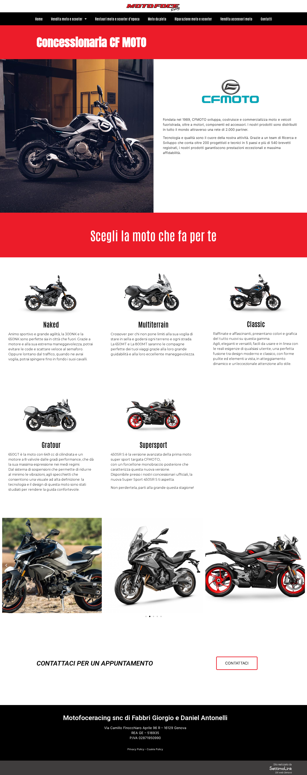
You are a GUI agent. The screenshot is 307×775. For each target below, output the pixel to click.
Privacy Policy (135, 749)
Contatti (266, 19)
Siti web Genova (283, 772)
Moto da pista (157, 19)
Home (39, 19)
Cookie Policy (155, 749)
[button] (146, 616)
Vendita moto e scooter (66, 19)
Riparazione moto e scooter (193, 19)
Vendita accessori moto (236, 19)
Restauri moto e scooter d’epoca (117, 19)
